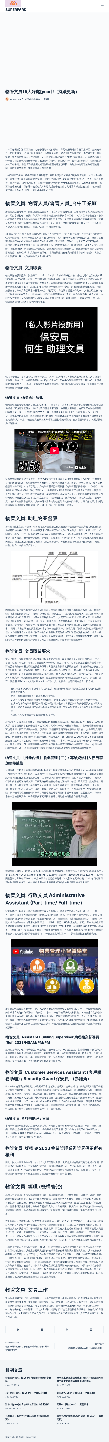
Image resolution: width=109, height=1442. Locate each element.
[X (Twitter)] (42, 1329)
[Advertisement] (54, 46)
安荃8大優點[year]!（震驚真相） (74, 1404)
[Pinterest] (67, 1329)
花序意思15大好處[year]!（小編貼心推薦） (27, 1392)
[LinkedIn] (91, 1329)
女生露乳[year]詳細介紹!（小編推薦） (76, 1392)
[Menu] (102, 6)
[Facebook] (18, 1329)
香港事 (46, 99)
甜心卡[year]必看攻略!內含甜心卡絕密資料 (27, 1404)
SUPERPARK (15, 10)
